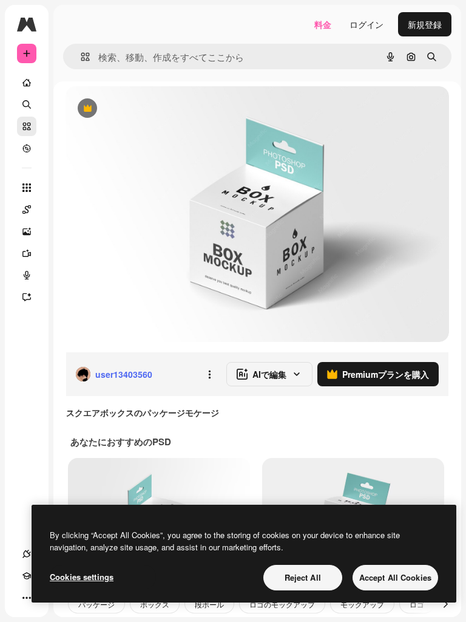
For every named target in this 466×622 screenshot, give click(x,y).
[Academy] (26, 576)
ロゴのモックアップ (282, 604)
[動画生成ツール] (26, 253)
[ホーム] (26, 82)
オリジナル (149, 109)
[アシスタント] (26, 297)
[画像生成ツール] (26, 231)
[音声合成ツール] (26, 275)
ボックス (154, 604)
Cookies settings (81, 577)
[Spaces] (26, 209)
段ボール (209, 604)
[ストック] (26, 126)
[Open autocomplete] (80, 56)
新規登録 (425, 24)
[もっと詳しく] (26, 148)
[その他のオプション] (209, 374)
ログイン (366, 24)
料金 (322, 24)
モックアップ (362, 604)
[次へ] (445, 603)
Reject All (303, 577)
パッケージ (96, 604)
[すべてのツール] (26, 187)
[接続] (26, 554)
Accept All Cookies (395, 577)
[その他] (26, 597)
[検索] (26, 104)
